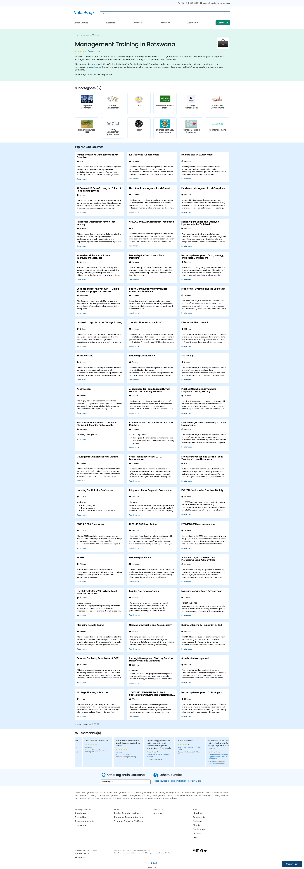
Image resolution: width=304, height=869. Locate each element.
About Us (191, 22)
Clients (196, 825)
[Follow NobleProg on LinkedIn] (197, 850)
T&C (195, 841)
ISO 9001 (136, 536)
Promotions (81, 817)
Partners (197, 821)
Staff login (152, 868)
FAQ (195, 837)
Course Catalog (81, 22)
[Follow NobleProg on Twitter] (205, 850)
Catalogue (80, 813)
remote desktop (93, 67)
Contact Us (223, 22)
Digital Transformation (126, 813)
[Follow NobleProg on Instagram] (194, 850)
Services (137, 22)
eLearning (110, 22)
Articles (157, 813)
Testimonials (200, 829)
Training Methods (84, 821)
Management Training (91, 35)
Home (78, 35)
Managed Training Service (128, 817)
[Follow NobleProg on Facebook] (201, 850)
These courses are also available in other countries (177, 781)
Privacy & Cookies (152, 863)
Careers (197, 833)
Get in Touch (292, 864)
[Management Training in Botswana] (86, 12)
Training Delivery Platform (129, 821)
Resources (165, 22)
